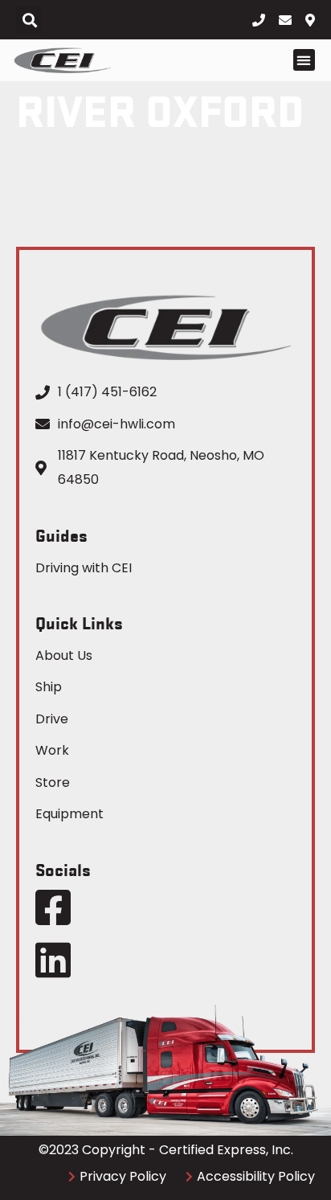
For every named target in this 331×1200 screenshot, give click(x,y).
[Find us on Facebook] (53, 907)
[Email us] (289, 20)
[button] (29, 19)
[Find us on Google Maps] (315, 20)
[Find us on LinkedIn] (53, 960)
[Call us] (262, 20)
